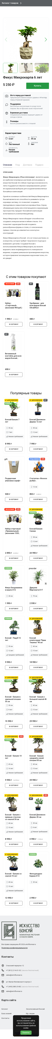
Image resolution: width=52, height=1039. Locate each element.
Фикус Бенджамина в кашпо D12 (13, 589)
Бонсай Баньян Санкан (36, 530)
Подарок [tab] (39, 165)
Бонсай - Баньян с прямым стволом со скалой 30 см (13, 817)
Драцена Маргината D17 (36, 589)
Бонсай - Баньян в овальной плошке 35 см (13, 699)
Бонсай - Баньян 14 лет (13, 757)
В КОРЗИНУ (13, 324)
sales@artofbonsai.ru (14, 975)
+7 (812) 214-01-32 (13, 970)
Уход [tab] (17, 165)
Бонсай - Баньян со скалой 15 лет (13, 875)
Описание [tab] (7, 165)
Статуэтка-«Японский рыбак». (38, 479)
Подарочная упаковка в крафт (12, 479)
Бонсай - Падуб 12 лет (13, 639)
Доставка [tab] (27, 165)
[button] (46, 40)
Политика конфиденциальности (15, 948)
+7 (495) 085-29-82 (13, 987)
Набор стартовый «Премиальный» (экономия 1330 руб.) (13, 531)
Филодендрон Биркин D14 (36, 875)
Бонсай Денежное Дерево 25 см (37, 816)
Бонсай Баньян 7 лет (12, 421)
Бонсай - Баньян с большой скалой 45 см (38, 699)
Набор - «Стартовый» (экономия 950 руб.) (13, 305)
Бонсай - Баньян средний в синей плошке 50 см (37, 758)
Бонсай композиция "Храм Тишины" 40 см (38, 640)
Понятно (26, 1033)
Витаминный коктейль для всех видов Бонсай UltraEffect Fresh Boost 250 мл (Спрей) (13, 356)
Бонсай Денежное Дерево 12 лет (37, 421)
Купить (37, 86)
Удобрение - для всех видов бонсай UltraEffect (38, 305)
